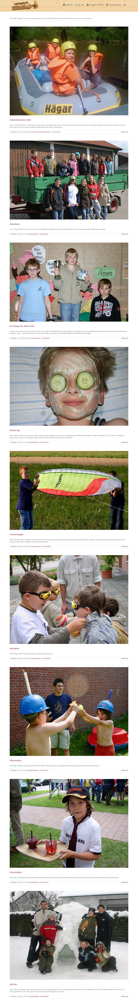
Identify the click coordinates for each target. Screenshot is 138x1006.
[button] (125, 4)
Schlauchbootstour (44, 132)
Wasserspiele (15, 760)
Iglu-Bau (13, 984)
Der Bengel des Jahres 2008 (22, 326)
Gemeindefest (16, 872)
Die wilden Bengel (33, 132)
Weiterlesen (124, 132)
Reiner (14, 132)
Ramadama (15, 224)
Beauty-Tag (15, 430)
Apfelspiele (14, 648)
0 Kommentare (56, 132)
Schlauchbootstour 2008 (20, 120)
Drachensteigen (16, 534)
